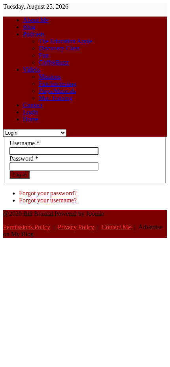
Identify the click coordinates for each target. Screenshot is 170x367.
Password (23, 158)
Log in (19, 175)
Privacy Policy (76, 227)
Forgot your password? (48, 193)
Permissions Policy (26, 227)
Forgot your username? (48, 200)
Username (24, 143)
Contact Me (116, 227)
